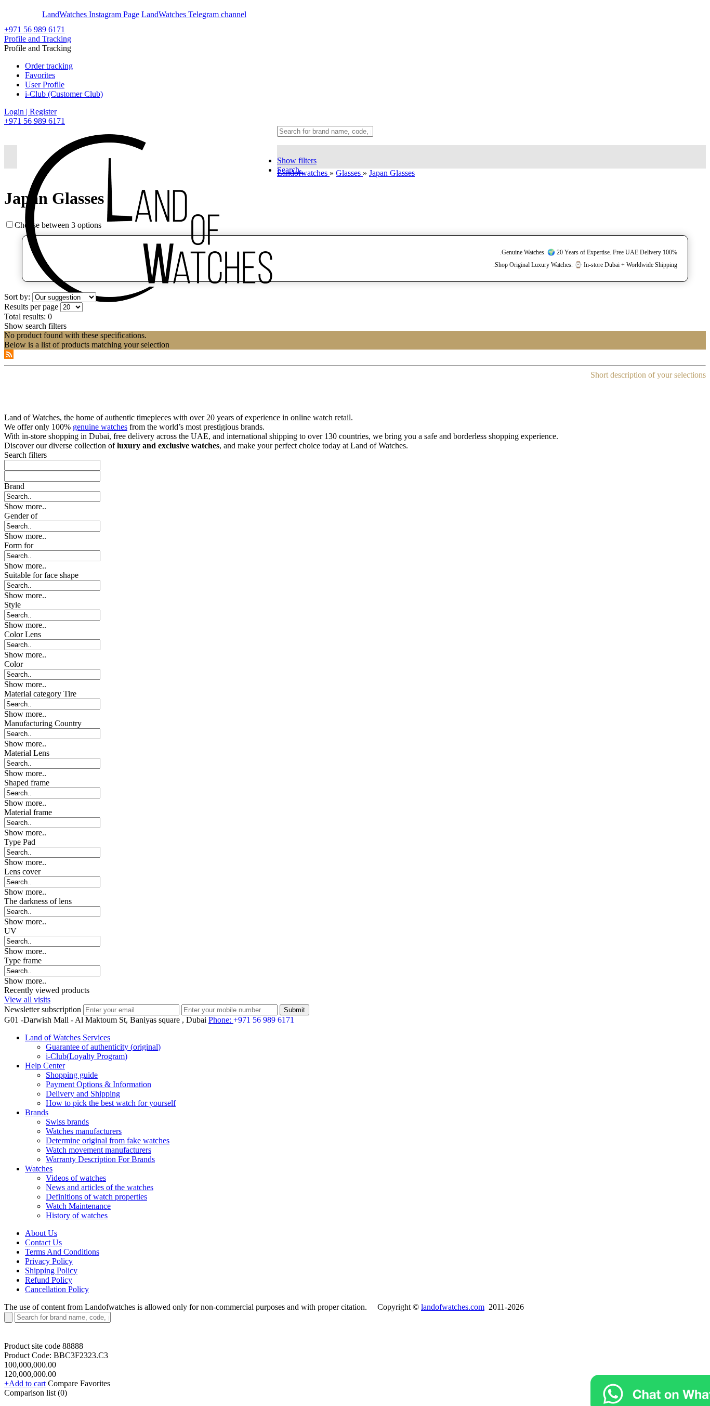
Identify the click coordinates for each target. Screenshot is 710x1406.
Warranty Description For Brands (100, 1159)
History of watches (77, 1215)
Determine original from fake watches (107, 1140)
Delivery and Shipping (83, 1093)
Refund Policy (48, 1279)
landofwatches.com (452, 1306)
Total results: (25, 316)
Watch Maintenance (78, 1206)
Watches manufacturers (84, 1131)
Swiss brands (67, 1121)
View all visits (27, 999)
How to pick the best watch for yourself (111, 1103)
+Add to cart (25, 1383)
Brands (36, 1112)
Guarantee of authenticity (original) (103, 1046)
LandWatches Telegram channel (193, 14)
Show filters (297, 160)
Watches (38, 1168)
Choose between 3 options (58, 225)
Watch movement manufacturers (98, 1149)
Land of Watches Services (67, 1037)
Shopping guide (72, 1074)
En (16, 14)
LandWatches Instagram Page (90, 14)
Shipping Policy (51, 1270)
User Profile (44, 84)
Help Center (45, 1065)
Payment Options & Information (98, 1084)
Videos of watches (76, 1177)
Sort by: (17, 296)
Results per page (31, 306)
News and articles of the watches (99, 1187)
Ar (35, 14)
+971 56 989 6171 (34, 29)
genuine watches (100, 426)
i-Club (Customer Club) (64, 93)
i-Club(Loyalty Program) (86, 1056)
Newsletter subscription (42, 1009)
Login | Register (30, 111)
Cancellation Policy (57, 1289)
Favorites (40, 75)
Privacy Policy (49, 1261)
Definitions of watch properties (96, 1196)
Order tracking (49, 65)
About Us (41, 1233)
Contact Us (43, 1242)
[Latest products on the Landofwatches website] (9, 356)
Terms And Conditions (62, 1251)
